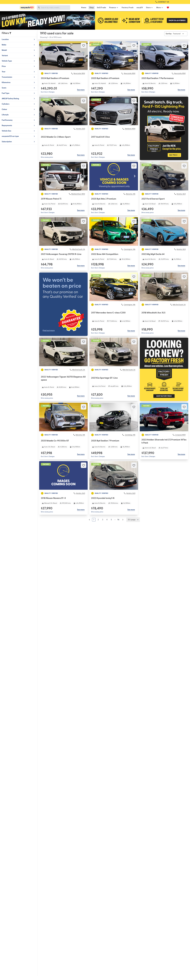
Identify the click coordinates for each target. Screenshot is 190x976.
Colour (4, 109)
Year (3, 72)
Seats (4, 88)
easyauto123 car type (10, 136)
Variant (5, 55)
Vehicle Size (6, 131)
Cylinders (5, 104)
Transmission (7, 77)
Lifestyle (5, 115)
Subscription (7, 142)
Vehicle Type (7, 61)
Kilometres (6, 82)
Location (5, 39)
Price (4, 66)
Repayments (7, 125)
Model (4, 50)
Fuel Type (5, 93)
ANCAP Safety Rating (10, 99)
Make (4, 45)
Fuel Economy (7, 120)
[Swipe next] (84, 55)
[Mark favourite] (83, 45)
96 (118, 520)
